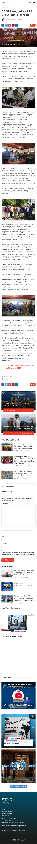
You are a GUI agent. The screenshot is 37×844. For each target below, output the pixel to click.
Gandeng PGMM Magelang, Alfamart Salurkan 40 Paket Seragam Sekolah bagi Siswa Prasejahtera (24, 460)
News (7, 7)
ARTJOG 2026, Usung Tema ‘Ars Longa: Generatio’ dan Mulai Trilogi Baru (24, 573)
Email (3, 536)
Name (3, 529)
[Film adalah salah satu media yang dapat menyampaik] (18, 731)
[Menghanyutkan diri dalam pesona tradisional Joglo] (18, 766)
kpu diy (20, 379)
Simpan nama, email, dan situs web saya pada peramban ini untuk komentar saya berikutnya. (18, 553)
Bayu (17, 586)
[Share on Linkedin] (16, 25)
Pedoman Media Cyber (18, 830)
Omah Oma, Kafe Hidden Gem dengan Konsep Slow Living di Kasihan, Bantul (23, 474)
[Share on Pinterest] (13, 25)
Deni (17, 451)
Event (3, 7)
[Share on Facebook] (2, 25)
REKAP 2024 (18, 583)
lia (9, 19)
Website (4, 543)
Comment (4, 504)
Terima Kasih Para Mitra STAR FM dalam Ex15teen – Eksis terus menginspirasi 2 (24, 598)
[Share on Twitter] (6, 25)
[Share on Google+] (9, 25)
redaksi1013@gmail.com (18, 826)
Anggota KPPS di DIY (11, 379)
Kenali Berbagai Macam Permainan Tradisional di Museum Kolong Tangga (23, 446)
